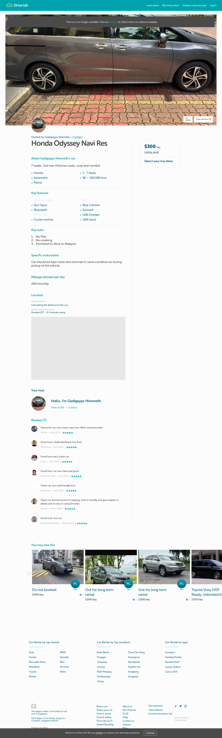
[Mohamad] (34, 487)
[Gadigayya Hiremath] (38, 403)
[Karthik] (34, 429)
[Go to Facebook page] (175, 706)
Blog (125, 728)
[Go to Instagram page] (185, 706)
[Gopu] (34, 458)
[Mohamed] (34, 443)
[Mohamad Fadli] (34, 472)
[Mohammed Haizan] (34, 519)
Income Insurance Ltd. (160, 713)
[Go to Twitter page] (180, 706)
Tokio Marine (155, 710)
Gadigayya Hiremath (57, 137)
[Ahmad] (34, 501)
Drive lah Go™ (105, 720)
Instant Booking (105, 724)
